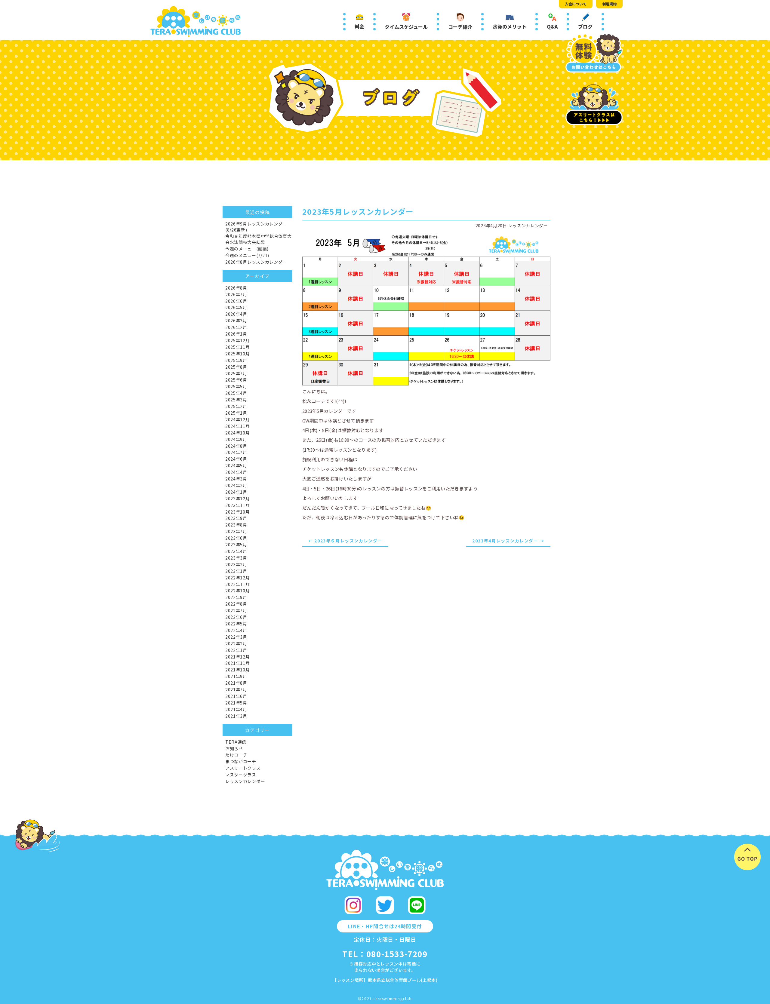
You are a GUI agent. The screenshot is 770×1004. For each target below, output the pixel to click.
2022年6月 (236, 617)
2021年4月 (236, 709)
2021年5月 (236, 703)
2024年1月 (236, 492)
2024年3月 (236, 479)
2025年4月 (236, 393)
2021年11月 (237, 663)
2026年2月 (236, 327)
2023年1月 (236, 571)
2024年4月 (236, 472)
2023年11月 (237, 505)
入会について (576, 3)
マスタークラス (240, 775)
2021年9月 (236, 676)
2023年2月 (236, 564)
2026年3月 (236, 321)
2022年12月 (237, 578)
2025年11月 (237, 347)
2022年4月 (236, 630)
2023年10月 (237, 512)
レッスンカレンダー (528, 226)
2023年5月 (236, 545)
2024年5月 (236, 465)
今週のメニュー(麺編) (247, 249)
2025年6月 (236, 380)
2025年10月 (237, 354)
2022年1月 (236, 650)
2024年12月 (237, 419)
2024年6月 (236, 459)
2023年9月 (236, 518)
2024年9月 (236, 439)
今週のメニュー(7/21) (247, 255)
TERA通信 (235, 742)
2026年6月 (236, 301)
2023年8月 (236, 525)
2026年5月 (236, 307)
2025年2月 (236, 406)
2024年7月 (236, 452)
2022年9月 (236, 597)
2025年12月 (237, 340)
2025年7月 (236, 373)
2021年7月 (236, 689)
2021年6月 (236, 696)
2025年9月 (236, 360)
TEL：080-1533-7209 (384, 953)
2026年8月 (236, 288)
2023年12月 (237, 499)
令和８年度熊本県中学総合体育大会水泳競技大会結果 (258, 239)
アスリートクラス (243, 768)
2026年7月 (236, 294)
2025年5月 (236, 386)
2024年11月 (237, 426)
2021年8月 (236, 683)
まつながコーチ (240, 761)
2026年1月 (236, 334)
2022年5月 (236, 624)
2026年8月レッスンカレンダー (256, 262)
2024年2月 (236, 485)
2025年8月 (236, 367)
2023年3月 (236, 558)
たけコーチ (236, 755)
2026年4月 (236, 314)
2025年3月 (236, 400)
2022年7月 (236, 610)
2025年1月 (236, 413)
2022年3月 (236, 637)
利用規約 (609, 3)
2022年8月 (236, 604)
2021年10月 (237, 670)
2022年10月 (237, 591)
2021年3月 (236, 716)
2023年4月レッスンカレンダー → (508, 541)
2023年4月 (236, 551)
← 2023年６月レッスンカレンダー (345, 541)
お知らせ (234, 748)
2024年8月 (236, 446)
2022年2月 (236, 643)
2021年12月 (237, 657)
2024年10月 (237, 433)
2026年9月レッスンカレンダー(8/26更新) (256, 227)
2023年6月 (236, 538)
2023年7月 (236, 531)
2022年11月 (237, 584)
